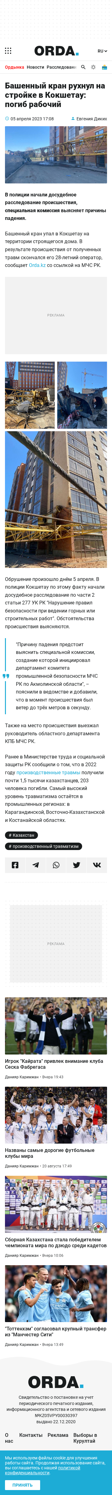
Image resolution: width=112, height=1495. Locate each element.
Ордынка (14, 67)
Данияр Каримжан (22, 1077)
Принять (22, 1485)
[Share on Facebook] (15, 865)
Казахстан (23, 835)
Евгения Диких (92, 118)
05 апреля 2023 (26, 118)
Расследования (63, 67)
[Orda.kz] (55, 1391)
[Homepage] (57, 51)
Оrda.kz (37, 265)
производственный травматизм (45, 846)
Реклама (58, 1435)
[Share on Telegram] (36, 865)
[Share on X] (76, 865)
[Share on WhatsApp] (56, 865)
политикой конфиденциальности (42, 1470)
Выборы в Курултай (85, 1438)
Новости (35, 67)
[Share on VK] (97, 865)
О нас (9, 1438)
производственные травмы (48, 772)
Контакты (31, 1435)
